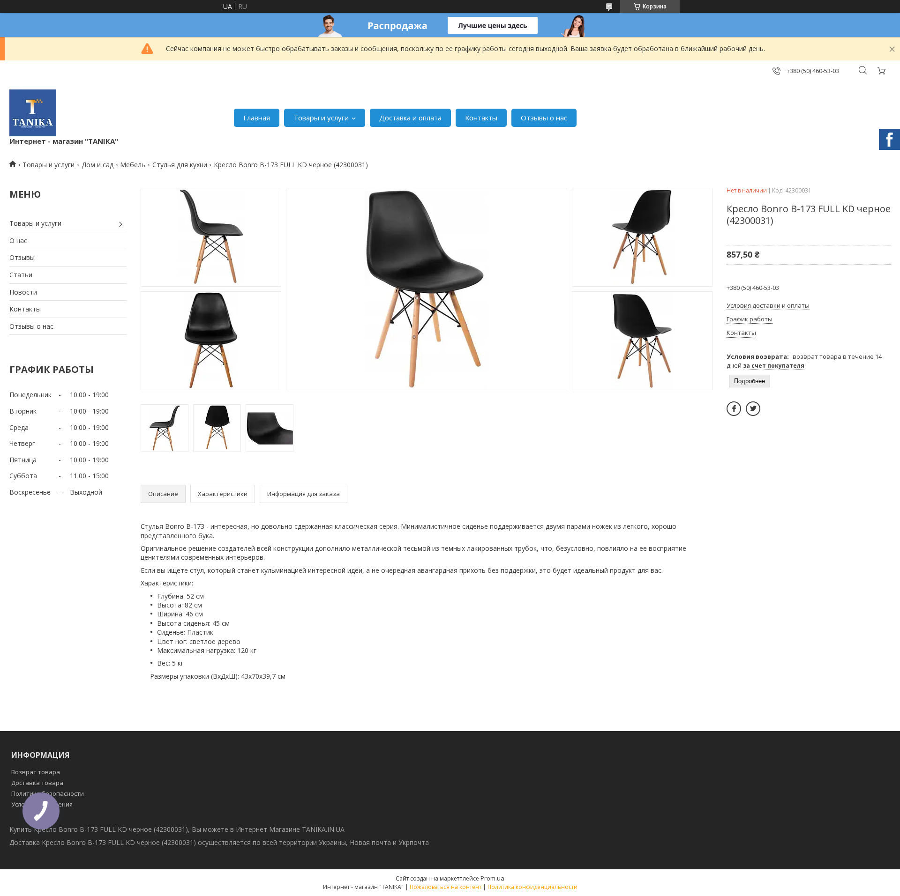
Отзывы (22, 257)
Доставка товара (37, 782)
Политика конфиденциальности (533, 887)
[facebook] (734, 408)
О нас (18, 240)
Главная (256, 117)
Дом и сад (97, 164)
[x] (753, 408)
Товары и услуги (321, 117)
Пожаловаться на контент (445, 887)
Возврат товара (35, 772)
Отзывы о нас (544, 117)
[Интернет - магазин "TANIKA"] (32, 112)
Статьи (20, 274)
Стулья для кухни (179, 164)
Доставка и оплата (410, 117)
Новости (23, 292)
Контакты (481, 117)
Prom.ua (492, 878)
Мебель (132, 164)
